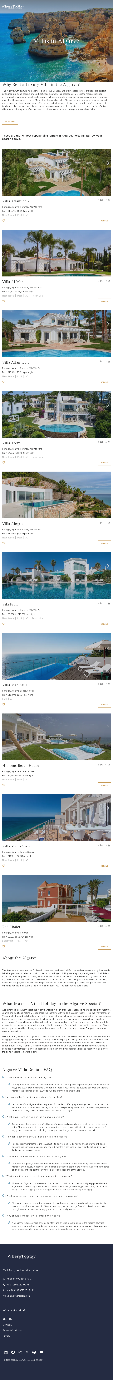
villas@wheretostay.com (18, 1296)
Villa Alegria (12, 523)
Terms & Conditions (12, 1330)
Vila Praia (10, 604)
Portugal (6, 207)
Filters (12, 122)
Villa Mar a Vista (16, 846)
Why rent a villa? (14, 1310)
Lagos (23, 690)
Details (104, 221)
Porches (24, 207)
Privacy (6, 1336)
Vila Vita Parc (35, 207)
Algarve (15, 207)
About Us (7, 1319)
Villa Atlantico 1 (15, 362)
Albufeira (24, 771)
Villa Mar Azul (14, 684)
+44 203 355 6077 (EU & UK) (20, 1290)
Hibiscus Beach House (20, 765)
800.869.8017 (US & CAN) (19, 1279)
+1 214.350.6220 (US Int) (18, 1284)
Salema (30, 690)
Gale (32, 771)
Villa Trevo (11, 443)
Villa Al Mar (12, 281)
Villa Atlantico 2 (16, 201)
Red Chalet (11, 926)
